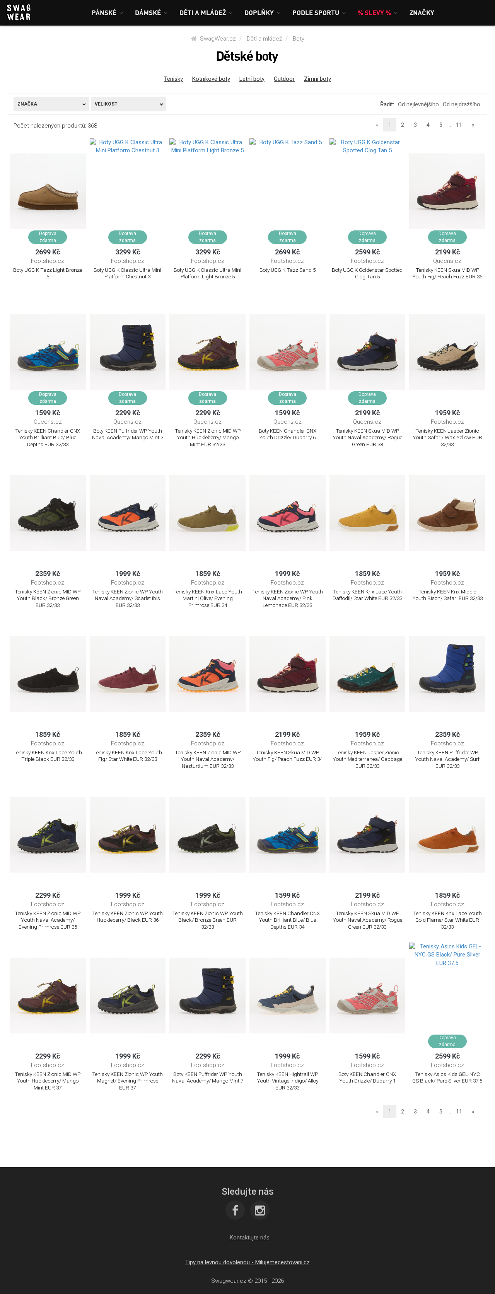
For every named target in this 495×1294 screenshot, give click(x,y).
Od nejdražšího (461, 104)
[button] (107, 12)
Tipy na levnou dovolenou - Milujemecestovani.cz (247, 1262)
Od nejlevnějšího (418, 104)
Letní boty (252, 78)
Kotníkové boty (211, 78)
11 (459, 125)
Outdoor (284, 78)
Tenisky (173, 78)
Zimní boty (317, 78)
